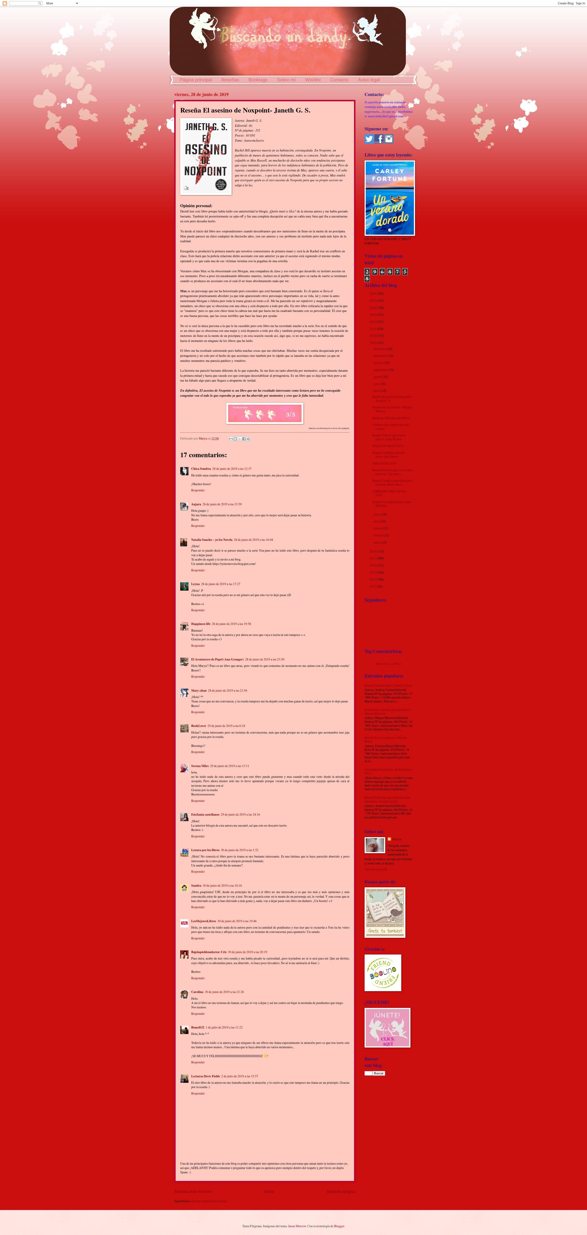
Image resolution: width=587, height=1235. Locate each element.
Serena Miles (200, 766)
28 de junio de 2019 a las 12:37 (232, 468)
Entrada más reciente (193, 1191)
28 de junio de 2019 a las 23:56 (227, 690)
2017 (373, 558)
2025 (373, 300)
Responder (198, 490)
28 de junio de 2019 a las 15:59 (222, 504)
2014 (373, 579)
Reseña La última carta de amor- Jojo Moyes (388, 454)
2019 (373, 343)
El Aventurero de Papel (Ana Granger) (217, 659)
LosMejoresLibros (203, 921)
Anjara (196, 504)
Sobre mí (286, 79)
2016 (373, 565)
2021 (373, 329)
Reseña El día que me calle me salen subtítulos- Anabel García (387, 799)
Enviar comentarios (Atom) (209, 1201)
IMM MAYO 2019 (384, 463)
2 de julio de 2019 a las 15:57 (239, 1076)
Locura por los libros (205, 850)
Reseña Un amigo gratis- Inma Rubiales (391, 504)
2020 (373, 335)
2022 (373, 321)
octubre (379, 362)
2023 (373, 314)
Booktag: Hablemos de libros (390, 418)
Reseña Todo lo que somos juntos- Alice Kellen (389, 437)
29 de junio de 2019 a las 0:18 (226, 725)
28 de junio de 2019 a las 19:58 (231, 624)
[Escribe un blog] (235, 439)
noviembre (381, 355)
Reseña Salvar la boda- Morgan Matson (392, 409)
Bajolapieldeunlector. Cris (209, 952)
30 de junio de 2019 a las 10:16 (222, 885)
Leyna (195, 584)
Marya (396, 839)
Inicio (269, 1191)
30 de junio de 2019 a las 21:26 (224, 992)
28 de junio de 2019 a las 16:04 (253, 539)
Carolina (197, 992)
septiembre (381, 370)
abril (377, 521)
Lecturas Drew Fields (205, 1076)
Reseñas (230, 79)
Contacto (339, 79)
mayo (377, 514)
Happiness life (200, 624)
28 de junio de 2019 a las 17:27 (220, 584)
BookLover (198, 725)
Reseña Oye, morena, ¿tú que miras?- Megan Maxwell (388, 711)
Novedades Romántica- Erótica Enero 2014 (388, 771)
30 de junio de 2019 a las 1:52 (239, 850)
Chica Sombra (201, 468)
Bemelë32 (197, 1027)
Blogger (339, 1226)
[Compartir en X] (239, 439)
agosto (378, 376)
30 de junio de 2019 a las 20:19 (247, 952)
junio (377, 390)
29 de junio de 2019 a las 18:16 (240, 814)
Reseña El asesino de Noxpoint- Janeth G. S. (392, 398)
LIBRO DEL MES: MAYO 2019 (389, 493)
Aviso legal (369, 79)
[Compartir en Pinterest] (248, 439)
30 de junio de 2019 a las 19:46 (237, 921)
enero (377, 542)
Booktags (258, 79)
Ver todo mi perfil (376, 869)
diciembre (380, 349)
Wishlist (313, 79)
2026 (373, 293)
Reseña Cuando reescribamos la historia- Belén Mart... (392, 482)
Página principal (196, 79)
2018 (373, 551)
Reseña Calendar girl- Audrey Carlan (388, 685)
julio (377, 384)
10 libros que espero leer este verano (390, 426)
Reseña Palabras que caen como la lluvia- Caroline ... (392, 472)
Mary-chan (199, 690)
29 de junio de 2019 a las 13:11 (229, 766)
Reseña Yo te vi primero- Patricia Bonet (386, 739)
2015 (373, 572)
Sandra (196, 885)
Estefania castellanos (205, 814)
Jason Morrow (297, 1226)
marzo (378, 528)
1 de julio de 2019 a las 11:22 (224, 1027)
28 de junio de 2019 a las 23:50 (264, 659)
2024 (373, 307)
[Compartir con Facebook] (244, 439)
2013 (373, 586)
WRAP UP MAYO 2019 (387, 446)
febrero (379, 535)
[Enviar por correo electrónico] (231, 439)
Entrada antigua (341, 1191)
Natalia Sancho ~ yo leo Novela (212, 539)
